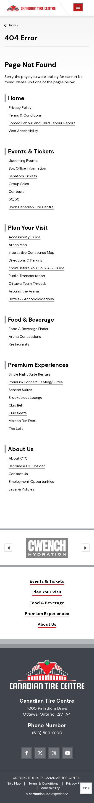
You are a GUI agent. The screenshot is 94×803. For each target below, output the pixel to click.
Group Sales (19, 183)
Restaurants (19, 344)
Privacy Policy (20, 107)
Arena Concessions (25, 336)
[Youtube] (67, 753)
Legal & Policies (21, 489)
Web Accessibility (23, 130)
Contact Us (18, 473)
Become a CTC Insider (27, 466)
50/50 (14, 199)
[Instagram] (54, 753)
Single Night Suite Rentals (29, 374)
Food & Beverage (31, 319)
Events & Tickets (31, 151)
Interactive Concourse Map (31, 252)
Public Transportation (27, 275)
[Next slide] (85, 548)
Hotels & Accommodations (31, 299)
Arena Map (18, 244)
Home (13, 25)
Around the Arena (24, 291)
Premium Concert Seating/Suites (36, 382)
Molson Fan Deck (23, 420)
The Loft (16, 428)
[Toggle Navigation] (78, 7)
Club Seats (18, 413)
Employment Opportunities (31, 481)
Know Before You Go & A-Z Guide (36, 268)
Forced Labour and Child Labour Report (42, 123)
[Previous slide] (8, 548)
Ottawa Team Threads (28, 283)
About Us (21, 449)
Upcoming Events (23, 160)
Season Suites (20, 389)
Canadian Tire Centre (30, 8)
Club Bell (16, 405)
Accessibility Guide (24, 237)
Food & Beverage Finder (29, 328)
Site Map (14, 783)
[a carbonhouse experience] (47, 795)
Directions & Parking (25, 260)
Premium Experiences (38, 365)
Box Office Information (27, 168)
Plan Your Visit (28, 227)
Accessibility (50, 788)
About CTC (18, 458)
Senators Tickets (23, 176)
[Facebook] (26, 753)
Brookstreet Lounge (25, 397)
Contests (16, 191)
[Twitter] (40, 753)
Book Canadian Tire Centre (31, 207)
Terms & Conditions (25, 115)
